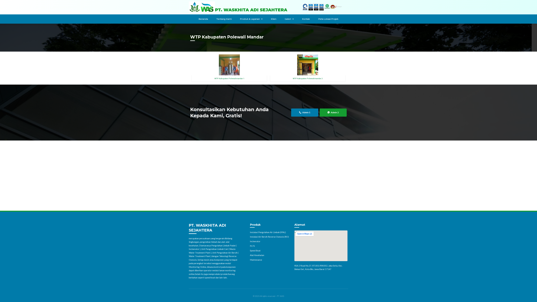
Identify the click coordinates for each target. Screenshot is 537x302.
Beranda (203, 19)
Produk (255, 224)
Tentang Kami (224, 19)
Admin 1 (306, 112)
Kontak (306, 19)
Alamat (299, 224)
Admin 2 (335, 112)
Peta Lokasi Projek (328, 19)
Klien (273, 19)
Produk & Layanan (250, 19)
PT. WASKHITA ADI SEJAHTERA (251, 9)
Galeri (288, 19)
